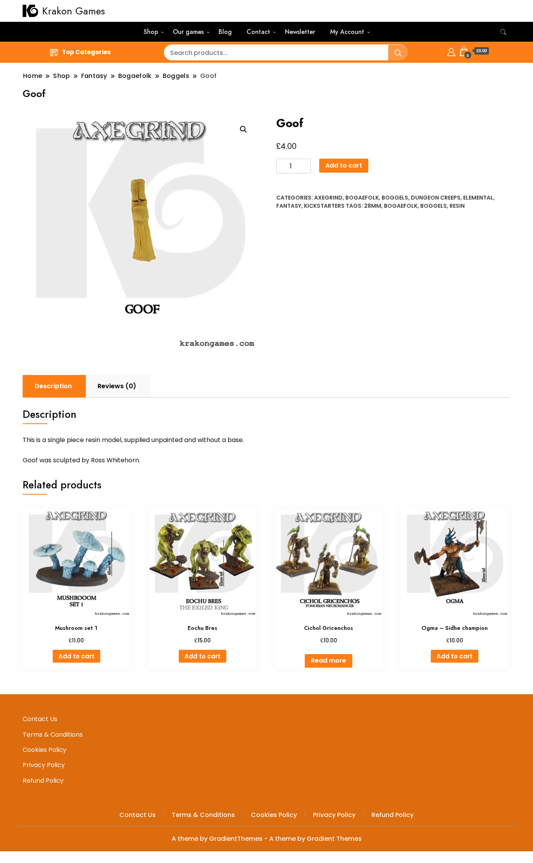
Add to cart (343, 165)
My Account (347, 31)
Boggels (395, 198)
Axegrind (328, 198)
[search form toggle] (503, 32)
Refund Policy (43, 780)
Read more (328, 660)
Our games (188, 31)
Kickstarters (324, 206)
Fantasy (288, 206)
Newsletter (300, 31)
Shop (151, 31)
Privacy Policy (44, 764)
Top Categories (86, 52)
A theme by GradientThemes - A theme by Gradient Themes (267, 838)
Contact (258, 31)
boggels (433, 206)
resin (457, 206)
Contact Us (40, 718)
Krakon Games (73, 11)
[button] (243, 129)
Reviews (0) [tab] (117, 386)
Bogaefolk (362, 198)
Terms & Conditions (53, 734)
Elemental (478, 198)
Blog (225, 31)
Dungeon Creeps (435, 198)
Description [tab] (53, 386)
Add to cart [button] (76, 656)
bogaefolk (401, 206)
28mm (372, 206)
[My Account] (451, 51)
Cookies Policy (44, 749)
